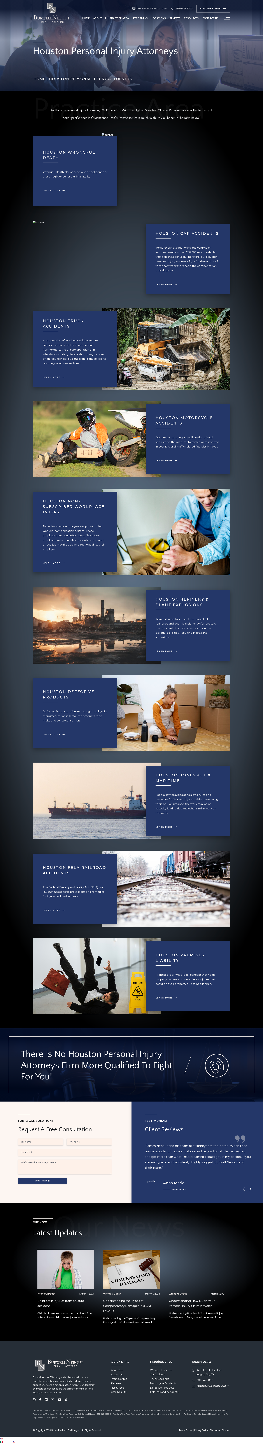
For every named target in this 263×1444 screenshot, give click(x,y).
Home (40, 79)
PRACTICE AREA (119, 18)
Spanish (8, 1442)
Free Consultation (210, 8)
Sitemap (226, 1430)
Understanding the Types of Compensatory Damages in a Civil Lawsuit (127, 1306)
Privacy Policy (201, 1430)
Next (250, 1189)
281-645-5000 (184, 8)
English (7, 1438)
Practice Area (119, 1378)
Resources (117, 1387)
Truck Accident (159, 1378)
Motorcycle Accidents (163, 1383)
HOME (86, 18)
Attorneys (140, 18)
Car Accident (158, 1374)
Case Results (118, 1392)
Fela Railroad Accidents (164, 1392)
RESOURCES (191, 18)
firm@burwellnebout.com (152, 8)
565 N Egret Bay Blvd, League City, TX (209, 1372)
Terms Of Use (185, 1430)
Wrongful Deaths (160, 1370)
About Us (116, 1370)
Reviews (175, 18)
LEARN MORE (51, 190)
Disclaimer (215, 1430)
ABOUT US (99, 18)
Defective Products (162, 1387)
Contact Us (210, 18)
